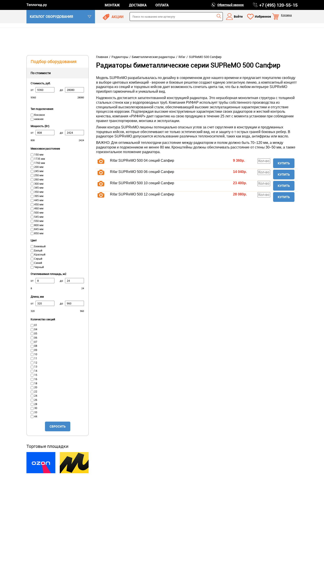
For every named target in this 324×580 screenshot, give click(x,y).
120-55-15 (278, 5)
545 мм (38, 216)
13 (35, 366)
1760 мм (39, 163)
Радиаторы (120, 57)
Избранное (263, 16)
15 (35, 375)
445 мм (38, 200)
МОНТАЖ (112, 5)
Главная (102, 57)
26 (35, 400)
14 (35, 370)
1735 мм (39, 158)
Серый (38, 258)
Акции (117, 16)
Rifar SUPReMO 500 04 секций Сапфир (142, 160)
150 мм (38, 154)
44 (35, 416)
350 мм (38, 191)
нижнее (38, 119)
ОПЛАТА (162, 5)
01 (35, 325)
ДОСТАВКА (138, 5)
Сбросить (58, 426)
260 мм (38, 179)
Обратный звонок (230, 5)
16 (35, 379)
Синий (38, 263)
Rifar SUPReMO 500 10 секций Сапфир (142, 183)
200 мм (38, 167)
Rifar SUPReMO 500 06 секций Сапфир (142, 172)
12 (35, 362)
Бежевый (40, 246)
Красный (39, 254)
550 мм (38, 221)
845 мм (38, 229)
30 (35, 408)
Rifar (182, 57)
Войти (238, 16)
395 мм (38, 196)
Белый (38, 250)
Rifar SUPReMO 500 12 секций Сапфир (142, 194)
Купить (284, 163)
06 (35, 337)
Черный (39, 267)
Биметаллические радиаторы (153, 57)
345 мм (38, 187)
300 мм (38, 183)
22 (35, 391)
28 (35, 404)
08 (35, 345)
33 (35, 412)
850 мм (38, 233)
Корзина (286, 15)
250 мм (38, 175)
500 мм (38, 212)
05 (35, 333)
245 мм (38, 171)
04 (35, 329)
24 (35, 395)
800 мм (38, 225)
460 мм (38, 208)
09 (35, 350)
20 (35, 387)
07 (35, 341)
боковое (39, 114)
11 (35, 358)
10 (35, 354)
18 (35, 383)
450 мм (38, 204)
